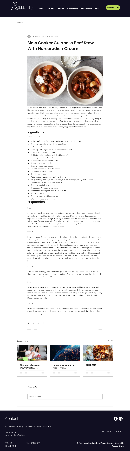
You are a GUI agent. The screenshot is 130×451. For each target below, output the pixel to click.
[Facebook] (116, 419)
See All (110, 341)
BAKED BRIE (91, 365)
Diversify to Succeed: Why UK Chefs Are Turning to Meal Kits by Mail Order (31, 366)
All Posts (20, 23)
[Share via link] (43, 323)
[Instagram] (121, 419)
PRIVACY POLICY (32, 443)
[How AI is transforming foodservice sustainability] (65, 353)
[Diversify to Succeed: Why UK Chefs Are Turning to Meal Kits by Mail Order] (32, 353)
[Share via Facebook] (28, 323)
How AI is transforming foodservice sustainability (64, 366)
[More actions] (101, 36)
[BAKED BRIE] (98, 353)
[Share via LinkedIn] (38, 323)
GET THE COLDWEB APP (112, 431)
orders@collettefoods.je (15, 435)
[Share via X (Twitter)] (33, 323)
